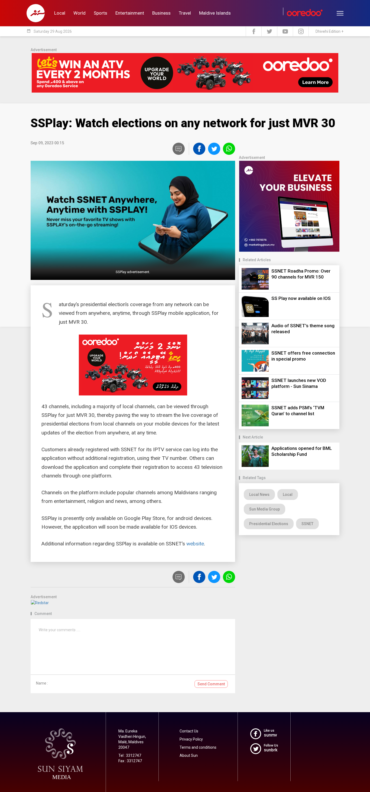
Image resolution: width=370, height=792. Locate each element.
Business (161, 13)
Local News (259, 494)
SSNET (307, 524)
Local (59, 13)
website (195, 544)
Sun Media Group (264, 509)
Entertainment (129, 13)
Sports (100, 13)
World (79, 13)
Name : (42, 683)
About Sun (189, 755)
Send (211, 684)
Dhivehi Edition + (329, 31)
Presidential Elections (268, 524)
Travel (185, 13)
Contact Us (189, 731)
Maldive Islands (215, 13)
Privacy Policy (191, 739)
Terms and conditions (198, 747)
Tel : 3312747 (129, 755)
